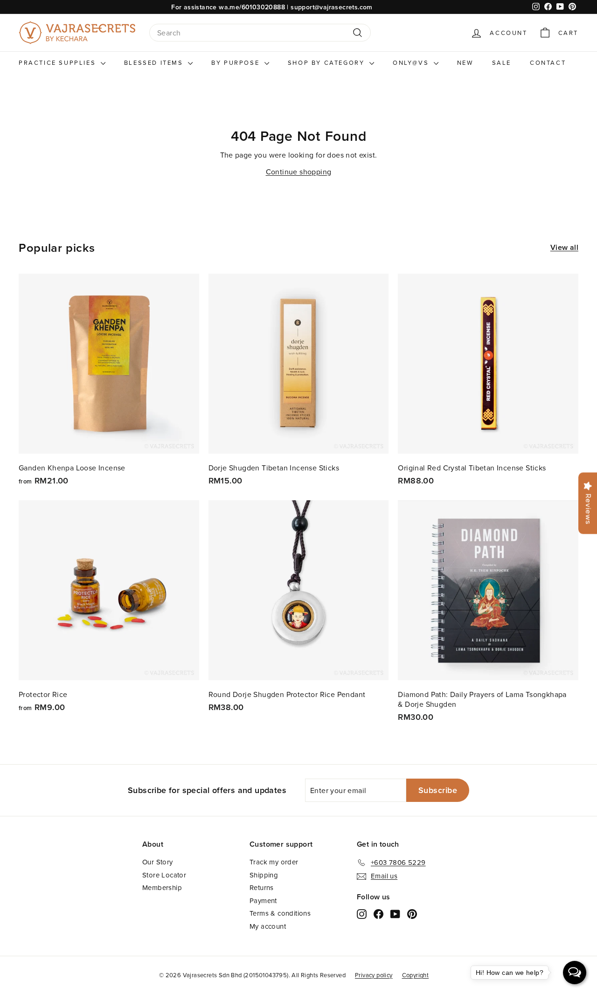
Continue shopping (299, 171)
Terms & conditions (280, 913)
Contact (548, 62)
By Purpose (236, 62)
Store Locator (164, 875)
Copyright (415, 975)
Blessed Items (155, 62)
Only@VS (412, 62)
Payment (263, 900)
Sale (501, 62)
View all (564, 248)
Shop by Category (327, 62)
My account (268, 926)
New (465, 62)
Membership (162, 887)
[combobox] (260, 33)
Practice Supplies (58, 62)
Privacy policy (374, 975)
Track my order (274, 862)
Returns (262, 887)
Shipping (264, 875)
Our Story (157, 862)
